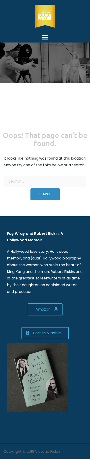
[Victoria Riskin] (45, 16)
